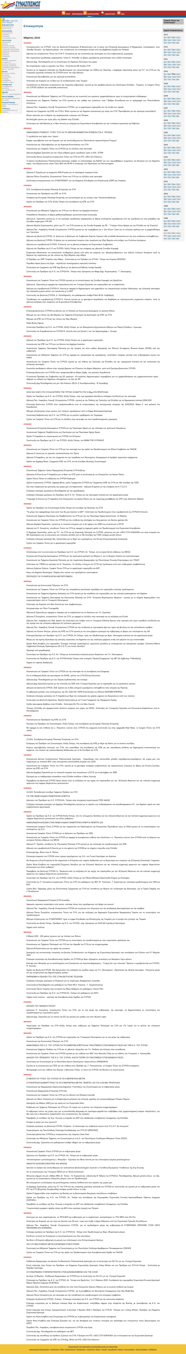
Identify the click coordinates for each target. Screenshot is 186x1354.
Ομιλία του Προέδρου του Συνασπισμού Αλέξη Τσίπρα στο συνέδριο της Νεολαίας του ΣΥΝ (64, 508)
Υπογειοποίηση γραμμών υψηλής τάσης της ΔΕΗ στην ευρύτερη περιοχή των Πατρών (62, 1208)
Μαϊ (165, 40)
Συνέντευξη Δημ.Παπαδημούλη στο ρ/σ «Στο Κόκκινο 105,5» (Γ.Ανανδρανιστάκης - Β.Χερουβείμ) (67, 383)
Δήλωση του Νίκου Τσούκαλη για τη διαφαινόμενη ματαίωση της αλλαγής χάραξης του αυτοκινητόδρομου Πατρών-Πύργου (77, 1099)
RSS (122, 14)
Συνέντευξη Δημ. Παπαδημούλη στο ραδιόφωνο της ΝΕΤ (50, 1331)
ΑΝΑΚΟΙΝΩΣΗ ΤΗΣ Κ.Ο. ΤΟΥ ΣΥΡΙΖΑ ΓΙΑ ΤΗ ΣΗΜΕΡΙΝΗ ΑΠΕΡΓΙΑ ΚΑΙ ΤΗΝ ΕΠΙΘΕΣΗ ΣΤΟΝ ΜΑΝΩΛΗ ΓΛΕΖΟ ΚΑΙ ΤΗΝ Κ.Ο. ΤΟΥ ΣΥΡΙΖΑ (87, 1045)
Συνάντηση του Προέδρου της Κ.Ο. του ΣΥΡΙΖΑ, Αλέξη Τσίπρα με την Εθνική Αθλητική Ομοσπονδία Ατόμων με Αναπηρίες (77, 878)
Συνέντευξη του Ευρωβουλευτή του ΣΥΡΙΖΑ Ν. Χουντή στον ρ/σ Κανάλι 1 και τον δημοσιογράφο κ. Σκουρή (71, 331)
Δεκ (177, 43)
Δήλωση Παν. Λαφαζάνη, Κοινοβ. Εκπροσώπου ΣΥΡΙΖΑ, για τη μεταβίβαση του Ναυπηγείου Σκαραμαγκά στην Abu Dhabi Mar (80, 1291)
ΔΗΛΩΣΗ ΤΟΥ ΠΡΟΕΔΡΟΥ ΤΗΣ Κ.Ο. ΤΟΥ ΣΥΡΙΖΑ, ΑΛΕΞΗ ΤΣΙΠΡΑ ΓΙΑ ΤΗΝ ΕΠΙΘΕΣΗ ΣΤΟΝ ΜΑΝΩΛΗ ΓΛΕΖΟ (74, 1057)
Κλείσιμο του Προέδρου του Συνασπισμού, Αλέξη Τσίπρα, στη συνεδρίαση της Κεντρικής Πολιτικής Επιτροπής (72, 724)
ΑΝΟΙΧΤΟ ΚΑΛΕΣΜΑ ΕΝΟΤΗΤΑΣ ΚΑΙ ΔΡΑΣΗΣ (46, 1164)
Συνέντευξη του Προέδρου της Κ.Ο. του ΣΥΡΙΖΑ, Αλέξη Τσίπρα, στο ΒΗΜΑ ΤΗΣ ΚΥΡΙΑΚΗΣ (65, 440)
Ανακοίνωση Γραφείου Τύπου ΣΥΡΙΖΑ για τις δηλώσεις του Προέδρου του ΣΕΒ (59, 833)
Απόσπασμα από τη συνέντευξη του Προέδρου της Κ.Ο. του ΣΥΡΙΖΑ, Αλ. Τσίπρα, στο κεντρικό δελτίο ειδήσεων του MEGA (78, 552)
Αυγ (178, 40)
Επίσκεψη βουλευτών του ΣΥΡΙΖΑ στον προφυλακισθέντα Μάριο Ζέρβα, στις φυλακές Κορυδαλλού (68, 372)
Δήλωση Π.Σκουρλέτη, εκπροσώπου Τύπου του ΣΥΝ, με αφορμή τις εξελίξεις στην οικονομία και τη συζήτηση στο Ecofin (77, 616)
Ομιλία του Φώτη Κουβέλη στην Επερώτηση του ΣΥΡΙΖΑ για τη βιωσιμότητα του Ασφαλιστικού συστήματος (71, 1317)
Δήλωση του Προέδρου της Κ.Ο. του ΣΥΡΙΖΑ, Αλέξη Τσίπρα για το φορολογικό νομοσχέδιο (64, 340)
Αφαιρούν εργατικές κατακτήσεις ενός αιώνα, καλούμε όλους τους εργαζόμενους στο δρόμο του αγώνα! (70, 904)
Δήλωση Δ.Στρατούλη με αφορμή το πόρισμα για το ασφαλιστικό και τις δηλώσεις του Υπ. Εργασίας (68, 612)
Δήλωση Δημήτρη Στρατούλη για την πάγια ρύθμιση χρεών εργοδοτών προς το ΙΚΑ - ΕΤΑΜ (64, 153)
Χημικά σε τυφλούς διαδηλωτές (39, 662)
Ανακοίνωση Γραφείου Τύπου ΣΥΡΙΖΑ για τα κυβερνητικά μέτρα (53, 1151)
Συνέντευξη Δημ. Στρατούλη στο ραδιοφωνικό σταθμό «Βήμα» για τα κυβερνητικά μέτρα (63, 1142)
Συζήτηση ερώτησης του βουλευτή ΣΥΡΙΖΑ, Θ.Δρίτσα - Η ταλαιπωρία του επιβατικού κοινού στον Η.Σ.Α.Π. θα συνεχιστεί (77, 1126)
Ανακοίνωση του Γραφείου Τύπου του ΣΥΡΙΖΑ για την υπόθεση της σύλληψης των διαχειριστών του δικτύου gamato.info (77, 520)
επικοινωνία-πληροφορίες (39, 1349)
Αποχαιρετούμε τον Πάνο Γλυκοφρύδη (42, 608)
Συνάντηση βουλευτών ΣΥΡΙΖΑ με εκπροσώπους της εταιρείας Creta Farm (57, 1134)
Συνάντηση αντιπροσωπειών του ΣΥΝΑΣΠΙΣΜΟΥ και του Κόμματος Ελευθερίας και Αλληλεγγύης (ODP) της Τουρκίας (76, 181)
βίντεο (120, 1349)
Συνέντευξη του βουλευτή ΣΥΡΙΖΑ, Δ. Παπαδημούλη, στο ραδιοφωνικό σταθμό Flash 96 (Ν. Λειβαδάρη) (70, 295)
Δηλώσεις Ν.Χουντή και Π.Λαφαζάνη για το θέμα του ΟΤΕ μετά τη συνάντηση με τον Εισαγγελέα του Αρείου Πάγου (75, 474)
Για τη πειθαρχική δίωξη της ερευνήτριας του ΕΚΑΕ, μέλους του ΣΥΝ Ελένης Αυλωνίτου (63, 675)
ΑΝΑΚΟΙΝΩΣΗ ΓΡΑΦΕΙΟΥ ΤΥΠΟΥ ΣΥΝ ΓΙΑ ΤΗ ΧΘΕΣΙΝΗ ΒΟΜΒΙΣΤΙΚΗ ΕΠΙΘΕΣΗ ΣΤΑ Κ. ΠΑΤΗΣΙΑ (69, 132)
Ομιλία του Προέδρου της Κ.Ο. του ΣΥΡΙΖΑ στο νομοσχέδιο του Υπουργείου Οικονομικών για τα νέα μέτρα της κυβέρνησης (78, 1037)
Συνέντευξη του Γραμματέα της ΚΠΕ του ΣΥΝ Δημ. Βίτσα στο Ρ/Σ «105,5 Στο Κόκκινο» (62, 1340)
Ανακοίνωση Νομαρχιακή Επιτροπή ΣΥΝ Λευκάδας (48, 900)
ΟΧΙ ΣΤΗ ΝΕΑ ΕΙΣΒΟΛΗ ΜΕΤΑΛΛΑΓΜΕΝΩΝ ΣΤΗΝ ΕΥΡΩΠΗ (52, 1244)
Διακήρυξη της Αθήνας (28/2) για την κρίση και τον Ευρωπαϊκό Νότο (55, 1103)
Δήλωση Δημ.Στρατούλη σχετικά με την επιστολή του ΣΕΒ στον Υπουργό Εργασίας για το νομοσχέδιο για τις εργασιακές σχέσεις (80, 684)
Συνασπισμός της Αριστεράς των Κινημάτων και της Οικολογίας (93, 1347)
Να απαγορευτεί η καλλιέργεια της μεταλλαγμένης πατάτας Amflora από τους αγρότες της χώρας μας (69, 1182)
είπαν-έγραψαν (141, 1349)
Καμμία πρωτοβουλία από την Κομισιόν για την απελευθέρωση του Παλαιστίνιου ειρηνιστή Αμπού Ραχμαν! (71, 140)
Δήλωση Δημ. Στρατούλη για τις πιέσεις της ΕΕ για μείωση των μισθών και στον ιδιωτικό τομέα (66, 1017)
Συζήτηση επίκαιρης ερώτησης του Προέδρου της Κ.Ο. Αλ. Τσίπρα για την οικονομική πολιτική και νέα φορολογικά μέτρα (77, 495)
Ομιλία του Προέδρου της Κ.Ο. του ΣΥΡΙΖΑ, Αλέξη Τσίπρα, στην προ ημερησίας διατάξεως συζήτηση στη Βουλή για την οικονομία (81, 396)
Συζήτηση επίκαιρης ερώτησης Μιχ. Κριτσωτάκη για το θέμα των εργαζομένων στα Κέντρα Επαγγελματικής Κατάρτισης (76, 539)
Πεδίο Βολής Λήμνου (35, 323)
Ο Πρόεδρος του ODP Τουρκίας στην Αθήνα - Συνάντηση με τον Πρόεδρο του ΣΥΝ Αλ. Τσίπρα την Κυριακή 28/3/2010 (75, 259)
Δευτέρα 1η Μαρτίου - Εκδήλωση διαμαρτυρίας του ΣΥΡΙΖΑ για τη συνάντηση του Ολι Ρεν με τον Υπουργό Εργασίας (75, 1276)
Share (89, 16)
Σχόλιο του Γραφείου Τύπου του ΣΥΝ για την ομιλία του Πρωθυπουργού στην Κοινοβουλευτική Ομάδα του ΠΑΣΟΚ (74, 1252)
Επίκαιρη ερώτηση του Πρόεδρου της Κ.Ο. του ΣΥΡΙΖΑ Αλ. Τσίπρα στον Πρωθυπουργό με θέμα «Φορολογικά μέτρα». (76, 1232)
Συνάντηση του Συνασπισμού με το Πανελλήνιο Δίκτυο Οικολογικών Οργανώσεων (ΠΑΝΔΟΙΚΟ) (67, 1062)
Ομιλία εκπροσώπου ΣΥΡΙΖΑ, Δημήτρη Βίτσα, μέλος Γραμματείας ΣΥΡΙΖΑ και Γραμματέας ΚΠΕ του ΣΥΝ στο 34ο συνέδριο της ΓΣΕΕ (82, 483)
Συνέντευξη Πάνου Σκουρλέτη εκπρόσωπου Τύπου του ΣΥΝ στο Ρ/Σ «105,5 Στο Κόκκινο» (64, 157)
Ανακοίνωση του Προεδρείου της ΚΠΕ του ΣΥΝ (46, 193)
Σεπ (165, 43)
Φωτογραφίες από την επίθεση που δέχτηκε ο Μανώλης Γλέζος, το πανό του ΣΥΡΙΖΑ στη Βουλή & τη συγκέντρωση (75, 1070)
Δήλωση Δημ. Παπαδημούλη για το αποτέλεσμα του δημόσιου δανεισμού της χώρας (61, 62)
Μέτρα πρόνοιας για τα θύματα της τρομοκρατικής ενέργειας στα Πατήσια (57, 115)
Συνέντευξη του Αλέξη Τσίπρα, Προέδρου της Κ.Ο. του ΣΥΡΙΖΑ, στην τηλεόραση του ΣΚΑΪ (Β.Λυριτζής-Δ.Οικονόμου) (75, 923)
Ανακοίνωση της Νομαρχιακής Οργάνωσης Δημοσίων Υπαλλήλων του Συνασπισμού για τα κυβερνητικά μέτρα (73, 1087)
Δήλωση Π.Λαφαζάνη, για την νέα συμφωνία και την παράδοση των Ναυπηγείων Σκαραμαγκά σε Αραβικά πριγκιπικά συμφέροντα (81, 457)
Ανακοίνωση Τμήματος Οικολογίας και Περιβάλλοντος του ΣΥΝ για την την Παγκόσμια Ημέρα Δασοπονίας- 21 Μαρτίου (76, 516)
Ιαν (165, 37)
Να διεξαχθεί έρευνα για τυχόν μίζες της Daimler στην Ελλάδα (52, 119)
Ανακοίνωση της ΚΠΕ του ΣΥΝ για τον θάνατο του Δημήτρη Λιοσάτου (55, 344)
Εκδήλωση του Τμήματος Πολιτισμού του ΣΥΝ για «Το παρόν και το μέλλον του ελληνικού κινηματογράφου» (71, 1107)
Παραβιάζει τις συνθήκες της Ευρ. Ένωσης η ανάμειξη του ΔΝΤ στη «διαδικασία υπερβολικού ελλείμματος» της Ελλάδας (77, 1118)
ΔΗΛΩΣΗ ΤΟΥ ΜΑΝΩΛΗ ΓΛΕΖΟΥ (41, 1006)
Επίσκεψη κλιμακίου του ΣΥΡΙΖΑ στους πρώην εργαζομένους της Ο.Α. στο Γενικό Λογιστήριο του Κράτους (71, 856)
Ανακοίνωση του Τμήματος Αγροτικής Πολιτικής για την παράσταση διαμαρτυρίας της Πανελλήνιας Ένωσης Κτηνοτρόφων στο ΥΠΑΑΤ (82, 560)
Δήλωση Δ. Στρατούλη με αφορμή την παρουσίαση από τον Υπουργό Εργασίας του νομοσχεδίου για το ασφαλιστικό (75, 284)
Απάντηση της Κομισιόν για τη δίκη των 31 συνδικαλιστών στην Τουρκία (56, 81)
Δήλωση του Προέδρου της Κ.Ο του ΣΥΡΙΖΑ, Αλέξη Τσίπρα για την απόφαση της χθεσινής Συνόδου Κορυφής (72, 248)
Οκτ (169, 43)
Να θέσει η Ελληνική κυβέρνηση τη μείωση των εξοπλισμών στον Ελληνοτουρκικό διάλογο (64, 1240)
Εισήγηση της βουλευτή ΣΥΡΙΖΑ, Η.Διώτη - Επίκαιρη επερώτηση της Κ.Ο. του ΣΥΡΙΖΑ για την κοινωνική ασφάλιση (75, 1299)
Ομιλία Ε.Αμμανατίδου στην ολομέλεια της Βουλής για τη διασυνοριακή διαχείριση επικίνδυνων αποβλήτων (71, 1193)
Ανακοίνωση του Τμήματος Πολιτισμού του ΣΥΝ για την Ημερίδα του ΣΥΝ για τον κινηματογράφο (67, 944)
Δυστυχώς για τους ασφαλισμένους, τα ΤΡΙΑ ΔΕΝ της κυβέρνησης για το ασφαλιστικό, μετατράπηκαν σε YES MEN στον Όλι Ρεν (81, 1217)
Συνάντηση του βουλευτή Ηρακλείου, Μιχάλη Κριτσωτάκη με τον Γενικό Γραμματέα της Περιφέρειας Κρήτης (71, 700)
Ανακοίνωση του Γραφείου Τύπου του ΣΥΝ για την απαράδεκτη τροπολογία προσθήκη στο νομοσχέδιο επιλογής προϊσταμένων (80, 589)
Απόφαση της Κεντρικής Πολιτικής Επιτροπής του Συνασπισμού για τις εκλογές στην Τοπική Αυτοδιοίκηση (71, 198)
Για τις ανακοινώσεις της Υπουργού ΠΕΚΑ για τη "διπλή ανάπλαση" (55, 1172)
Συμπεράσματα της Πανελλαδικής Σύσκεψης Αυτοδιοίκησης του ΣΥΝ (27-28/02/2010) (62, 1130)
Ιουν (169, 40)
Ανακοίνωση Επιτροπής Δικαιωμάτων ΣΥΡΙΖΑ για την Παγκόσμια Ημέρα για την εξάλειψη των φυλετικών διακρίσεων (76, 428)
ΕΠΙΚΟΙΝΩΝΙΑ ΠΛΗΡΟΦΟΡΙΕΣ (85, 14)
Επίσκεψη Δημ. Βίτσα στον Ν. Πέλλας (42, 852)
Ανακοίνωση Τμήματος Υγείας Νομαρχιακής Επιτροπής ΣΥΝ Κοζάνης (55, 470)
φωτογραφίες (129, 1349)
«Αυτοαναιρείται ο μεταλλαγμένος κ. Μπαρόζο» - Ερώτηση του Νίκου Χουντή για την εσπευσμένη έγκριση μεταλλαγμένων (78, 1159)
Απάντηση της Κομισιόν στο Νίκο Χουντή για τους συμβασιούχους (54, 604)
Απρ (178, 37)
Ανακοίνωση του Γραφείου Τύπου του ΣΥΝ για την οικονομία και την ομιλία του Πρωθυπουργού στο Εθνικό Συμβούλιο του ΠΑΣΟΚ (81, 449)
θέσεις (98, 1349)
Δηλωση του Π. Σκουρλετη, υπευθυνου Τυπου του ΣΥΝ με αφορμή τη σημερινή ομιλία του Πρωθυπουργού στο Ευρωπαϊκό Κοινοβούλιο (83, 528)
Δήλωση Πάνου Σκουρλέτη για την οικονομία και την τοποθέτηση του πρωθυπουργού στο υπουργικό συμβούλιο (73, 1295)
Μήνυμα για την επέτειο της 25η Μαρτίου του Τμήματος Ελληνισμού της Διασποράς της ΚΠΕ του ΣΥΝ (69, 315)
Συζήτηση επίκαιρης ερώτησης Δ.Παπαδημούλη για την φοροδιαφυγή (55, 491)
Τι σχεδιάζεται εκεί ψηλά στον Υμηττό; (42, 136)
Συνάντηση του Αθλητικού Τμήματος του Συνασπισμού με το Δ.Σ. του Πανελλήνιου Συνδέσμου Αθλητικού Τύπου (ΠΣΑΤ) (76, 1138)
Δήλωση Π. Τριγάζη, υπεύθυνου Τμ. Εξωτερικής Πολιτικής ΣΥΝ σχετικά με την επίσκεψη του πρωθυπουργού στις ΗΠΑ (76, 844)
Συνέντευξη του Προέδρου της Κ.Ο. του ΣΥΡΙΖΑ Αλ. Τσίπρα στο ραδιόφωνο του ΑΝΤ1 (62, 993)
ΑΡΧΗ (67, 14)
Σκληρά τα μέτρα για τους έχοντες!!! (41, 1122)
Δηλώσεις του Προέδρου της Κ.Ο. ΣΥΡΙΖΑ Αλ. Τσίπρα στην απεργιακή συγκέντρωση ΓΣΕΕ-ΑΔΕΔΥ (68, 800)
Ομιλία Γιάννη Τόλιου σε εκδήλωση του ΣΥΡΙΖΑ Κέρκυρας (50, 478)
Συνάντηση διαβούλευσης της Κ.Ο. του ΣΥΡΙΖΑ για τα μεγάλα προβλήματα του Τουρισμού (64, 415)
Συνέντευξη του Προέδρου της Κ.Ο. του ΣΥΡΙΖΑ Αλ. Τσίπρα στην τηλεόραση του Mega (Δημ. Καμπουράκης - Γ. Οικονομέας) (78, 271)
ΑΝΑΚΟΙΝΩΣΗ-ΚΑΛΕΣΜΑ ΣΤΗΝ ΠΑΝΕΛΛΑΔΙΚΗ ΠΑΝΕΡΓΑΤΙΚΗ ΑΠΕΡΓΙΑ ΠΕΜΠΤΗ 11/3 (64, 822)
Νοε (173, 43)
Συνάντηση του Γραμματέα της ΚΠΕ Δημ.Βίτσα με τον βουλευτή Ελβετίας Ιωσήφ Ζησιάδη (63, 267)
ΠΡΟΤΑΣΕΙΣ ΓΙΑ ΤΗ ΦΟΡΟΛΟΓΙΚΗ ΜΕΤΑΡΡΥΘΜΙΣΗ (49, 576)
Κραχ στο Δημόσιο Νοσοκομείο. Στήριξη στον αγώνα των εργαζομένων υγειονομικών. (62, 572)
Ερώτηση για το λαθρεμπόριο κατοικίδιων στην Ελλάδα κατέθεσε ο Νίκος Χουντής (61, 776)
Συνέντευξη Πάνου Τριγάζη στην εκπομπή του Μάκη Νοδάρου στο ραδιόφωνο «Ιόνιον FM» (64, 989)
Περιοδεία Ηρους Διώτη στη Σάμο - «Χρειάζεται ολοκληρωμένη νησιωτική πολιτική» (61, 263)
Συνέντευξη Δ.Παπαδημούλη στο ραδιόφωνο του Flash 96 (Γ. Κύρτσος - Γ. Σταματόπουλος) (64, 985)
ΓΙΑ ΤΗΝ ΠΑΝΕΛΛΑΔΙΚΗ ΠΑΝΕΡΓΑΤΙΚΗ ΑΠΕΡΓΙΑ (48, 796)
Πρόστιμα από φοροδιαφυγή (38, 650)
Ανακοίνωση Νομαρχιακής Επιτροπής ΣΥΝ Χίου (46, 1091)
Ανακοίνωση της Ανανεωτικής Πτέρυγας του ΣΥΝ (47, 585)
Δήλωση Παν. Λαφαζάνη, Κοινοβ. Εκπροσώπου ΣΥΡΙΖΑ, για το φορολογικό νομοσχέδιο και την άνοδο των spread (74, 107)
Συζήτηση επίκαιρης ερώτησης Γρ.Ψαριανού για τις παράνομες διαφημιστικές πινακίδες (63, 981)
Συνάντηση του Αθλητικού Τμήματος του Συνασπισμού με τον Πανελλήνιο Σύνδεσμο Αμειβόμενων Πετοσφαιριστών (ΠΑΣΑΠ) (78, 1248)
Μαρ (173, 37)
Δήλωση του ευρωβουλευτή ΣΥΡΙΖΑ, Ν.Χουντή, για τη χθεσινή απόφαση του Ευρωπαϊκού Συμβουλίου (69, 244)
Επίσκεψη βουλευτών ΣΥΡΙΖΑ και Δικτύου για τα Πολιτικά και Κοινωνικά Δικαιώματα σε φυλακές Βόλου (70, 311)
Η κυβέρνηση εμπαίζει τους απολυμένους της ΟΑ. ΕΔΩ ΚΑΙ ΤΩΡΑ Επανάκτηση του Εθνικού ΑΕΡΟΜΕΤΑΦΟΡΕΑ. (74, 692)
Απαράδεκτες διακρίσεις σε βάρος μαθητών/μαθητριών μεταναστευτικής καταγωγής (61, 215)
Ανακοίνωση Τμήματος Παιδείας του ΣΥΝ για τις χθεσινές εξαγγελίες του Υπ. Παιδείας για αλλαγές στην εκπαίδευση (75, 1049)
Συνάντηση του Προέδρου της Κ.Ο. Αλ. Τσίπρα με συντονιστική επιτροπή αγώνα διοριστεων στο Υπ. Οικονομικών (74, 654)
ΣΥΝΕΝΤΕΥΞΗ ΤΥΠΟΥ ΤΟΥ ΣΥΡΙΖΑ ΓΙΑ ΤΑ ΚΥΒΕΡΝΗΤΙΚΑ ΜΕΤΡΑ (55, 1079)
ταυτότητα (91, 1349)
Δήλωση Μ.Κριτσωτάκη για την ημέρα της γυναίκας (48, 948)
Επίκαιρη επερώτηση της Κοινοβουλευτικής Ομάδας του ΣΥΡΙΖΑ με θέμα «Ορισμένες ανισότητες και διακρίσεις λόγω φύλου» (79, 959)
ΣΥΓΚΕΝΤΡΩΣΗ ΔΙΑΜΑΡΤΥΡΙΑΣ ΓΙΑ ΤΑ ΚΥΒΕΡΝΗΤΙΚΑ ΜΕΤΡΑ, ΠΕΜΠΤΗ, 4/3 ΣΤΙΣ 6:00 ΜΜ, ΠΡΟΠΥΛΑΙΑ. (73, 1083)
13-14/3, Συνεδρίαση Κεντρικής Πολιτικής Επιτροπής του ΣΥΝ (52, 739)
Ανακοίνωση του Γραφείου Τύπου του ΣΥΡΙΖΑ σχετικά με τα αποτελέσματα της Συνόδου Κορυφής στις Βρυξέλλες (74, 280)
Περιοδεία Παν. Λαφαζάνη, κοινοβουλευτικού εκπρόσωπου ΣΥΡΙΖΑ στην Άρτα (59, 1327)
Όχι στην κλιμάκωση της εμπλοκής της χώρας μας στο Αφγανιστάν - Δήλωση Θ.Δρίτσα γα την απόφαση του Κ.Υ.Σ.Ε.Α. (76, 487)
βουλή (104, 1349)
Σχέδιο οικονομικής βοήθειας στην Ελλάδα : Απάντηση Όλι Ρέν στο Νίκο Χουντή (60, 704)
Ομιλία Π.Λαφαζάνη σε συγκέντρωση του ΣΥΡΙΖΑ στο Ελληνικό (53, 436)
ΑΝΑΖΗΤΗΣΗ (110, 14)
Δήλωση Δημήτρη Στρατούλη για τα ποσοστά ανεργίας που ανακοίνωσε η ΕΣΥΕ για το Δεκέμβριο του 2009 (71, 772)
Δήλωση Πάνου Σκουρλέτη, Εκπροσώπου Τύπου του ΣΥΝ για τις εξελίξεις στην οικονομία (64, 176)
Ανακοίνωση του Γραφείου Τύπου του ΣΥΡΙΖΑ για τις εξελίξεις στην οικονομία (59, 149)
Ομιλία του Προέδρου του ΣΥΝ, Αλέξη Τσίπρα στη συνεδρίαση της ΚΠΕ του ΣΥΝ (60, 202)
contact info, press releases (10, 21)
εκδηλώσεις (80, 1349)
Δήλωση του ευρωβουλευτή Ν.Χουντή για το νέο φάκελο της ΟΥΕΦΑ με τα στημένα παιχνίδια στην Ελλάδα (71, 848)
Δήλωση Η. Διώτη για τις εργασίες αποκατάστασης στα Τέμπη (52, 453)
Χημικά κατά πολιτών (35, 927)
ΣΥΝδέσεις (153, 1349)
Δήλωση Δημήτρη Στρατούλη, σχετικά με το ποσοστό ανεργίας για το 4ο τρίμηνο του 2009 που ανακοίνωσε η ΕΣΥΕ (75, 524)
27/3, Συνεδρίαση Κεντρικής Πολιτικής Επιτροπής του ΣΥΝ (51, 189)
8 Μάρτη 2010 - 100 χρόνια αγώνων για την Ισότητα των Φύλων (53, 936)
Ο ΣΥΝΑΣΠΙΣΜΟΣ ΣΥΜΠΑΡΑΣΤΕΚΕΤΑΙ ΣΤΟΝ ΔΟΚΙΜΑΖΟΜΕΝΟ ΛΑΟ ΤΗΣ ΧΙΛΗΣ (62, 1272)
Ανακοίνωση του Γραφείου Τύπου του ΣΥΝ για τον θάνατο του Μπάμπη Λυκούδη (60, 1095)
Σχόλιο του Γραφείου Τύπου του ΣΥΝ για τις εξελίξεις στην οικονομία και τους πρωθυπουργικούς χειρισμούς (71, 419)
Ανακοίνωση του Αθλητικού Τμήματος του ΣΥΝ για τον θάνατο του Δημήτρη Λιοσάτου (62, 211)
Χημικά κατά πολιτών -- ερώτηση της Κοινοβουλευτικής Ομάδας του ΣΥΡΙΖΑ (58, 997)
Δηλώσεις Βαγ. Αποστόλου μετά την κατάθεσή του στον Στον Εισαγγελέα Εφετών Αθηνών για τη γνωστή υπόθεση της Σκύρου (79, 1287)
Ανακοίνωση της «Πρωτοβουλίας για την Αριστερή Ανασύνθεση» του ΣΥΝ (57, 145)
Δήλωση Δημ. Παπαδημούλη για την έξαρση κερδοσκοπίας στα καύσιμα (56, 680)
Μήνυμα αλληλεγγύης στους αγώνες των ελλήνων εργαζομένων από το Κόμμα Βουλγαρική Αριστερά (69, 411)
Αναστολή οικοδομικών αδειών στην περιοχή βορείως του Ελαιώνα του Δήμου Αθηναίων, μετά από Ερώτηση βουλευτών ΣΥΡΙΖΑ (80, 368)
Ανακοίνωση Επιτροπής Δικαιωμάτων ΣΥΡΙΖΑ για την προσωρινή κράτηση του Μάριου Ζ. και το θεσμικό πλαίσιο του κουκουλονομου (82, 556)
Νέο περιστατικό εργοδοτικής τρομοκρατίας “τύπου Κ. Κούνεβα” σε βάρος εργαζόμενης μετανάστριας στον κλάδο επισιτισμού (79, 58)
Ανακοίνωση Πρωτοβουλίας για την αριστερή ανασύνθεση (50, 77)
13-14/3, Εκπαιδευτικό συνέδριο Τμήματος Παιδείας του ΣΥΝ (51, 792)
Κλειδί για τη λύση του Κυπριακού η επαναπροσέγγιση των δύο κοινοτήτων (58, 1236)
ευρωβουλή (112, 1349)
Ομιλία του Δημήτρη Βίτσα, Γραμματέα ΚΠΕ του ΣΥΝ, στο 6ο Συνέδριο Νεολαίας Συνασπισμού (66, 461)
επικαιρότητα (70, 1349)
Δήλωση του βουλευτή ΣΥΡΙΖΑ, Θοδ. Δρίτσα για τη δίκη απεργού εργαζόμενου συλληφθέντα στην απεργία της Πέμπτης (77, 688)
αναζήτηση (55, 1349)
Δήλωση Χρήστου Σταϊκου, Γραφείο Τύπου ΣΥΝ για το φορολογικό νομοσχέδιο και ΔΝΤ (63, 568)
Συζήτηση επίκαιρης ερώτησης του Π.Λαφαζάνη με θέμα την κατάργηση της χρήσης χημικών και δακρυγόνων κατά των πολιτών (80, 696)
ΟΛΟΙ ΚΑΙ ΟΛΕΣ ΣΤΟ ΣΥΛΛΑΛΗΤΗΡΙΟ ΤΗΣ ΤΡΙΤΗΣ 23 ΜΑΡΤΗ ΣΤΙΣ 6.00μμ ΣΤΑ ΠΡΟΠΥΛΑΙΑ (67, 392)
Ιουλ (174, 40)
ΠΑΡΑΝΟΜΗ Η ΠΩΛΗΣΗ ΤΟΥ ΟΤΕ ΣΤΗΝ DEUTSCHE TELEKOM (54, 977)
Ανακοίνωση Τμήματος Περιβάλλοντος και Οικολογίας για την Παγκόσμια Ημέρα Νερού (63, 432)
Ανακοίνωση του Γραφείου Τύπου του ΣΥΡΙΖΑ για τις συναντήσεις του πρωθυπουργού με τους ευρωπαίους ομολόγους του (78, 940)
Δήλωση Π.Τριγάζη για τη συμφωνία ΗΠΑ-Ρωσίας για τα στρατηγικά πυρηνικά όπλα (62, 172)
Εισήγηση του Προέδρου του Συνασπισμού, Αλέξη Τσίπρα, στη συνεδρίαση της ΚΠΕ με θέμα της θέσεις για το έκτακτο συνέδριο (80, 743)
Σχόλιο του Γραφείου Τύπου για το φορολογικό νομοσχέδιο (51, 543)
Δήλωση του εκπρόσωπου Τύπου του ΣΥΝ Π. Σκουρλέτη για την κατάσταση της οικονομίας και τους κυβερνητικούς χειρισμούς (79, 54)
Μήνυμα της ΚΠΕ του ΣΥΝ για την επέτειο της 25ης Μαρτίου (51, 319)
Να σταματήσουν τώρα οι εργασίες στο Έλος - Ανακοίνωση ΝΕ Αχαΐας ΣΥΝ (58, 66)
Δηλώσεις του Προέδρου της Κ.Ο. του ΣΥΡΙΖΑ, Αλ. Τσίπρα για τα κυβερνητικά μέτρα (62, 1155)
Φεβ (169, 37)
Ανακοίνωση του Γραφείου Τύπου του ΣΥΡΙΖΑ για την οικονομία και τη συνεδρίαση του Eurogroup (67, 671)
